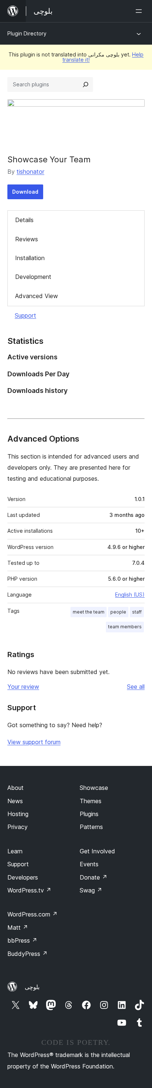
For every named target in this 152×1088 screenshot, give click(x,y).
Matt (17, 927)
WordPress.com (32, 914)
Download (25, 192)
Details (24, 220)
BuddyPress (27, 953)
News (15, 801)
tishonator (30, 171)
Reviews (26, 239)
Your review (23, 686)
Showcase (94, 787)
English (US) (130, 594)
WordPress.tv (29, 890)
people (118, 612)
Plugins (89, 814)
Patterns (91, 826)
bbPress (22, 940)
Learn (15, 851)
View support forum (34, 742)
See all (136, 686)
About (15, 787)
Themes (90, 801)
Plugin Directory (26, 33)
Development (33, 276)
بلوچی (32, 987)
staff (137, 612)
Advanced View (36, 296)
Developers (22, 877)
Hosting (17, 814)
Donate (93, 877)
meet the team (88, 612)
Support (25, 315)
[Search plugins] (85, 84)
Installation (30, 258)
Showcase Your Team (49, 159)
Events (89, 864)
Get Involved (97, 851)
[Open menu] (140, 11)
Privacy (17, 826)
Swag (91, 890)
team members (125, 626)
